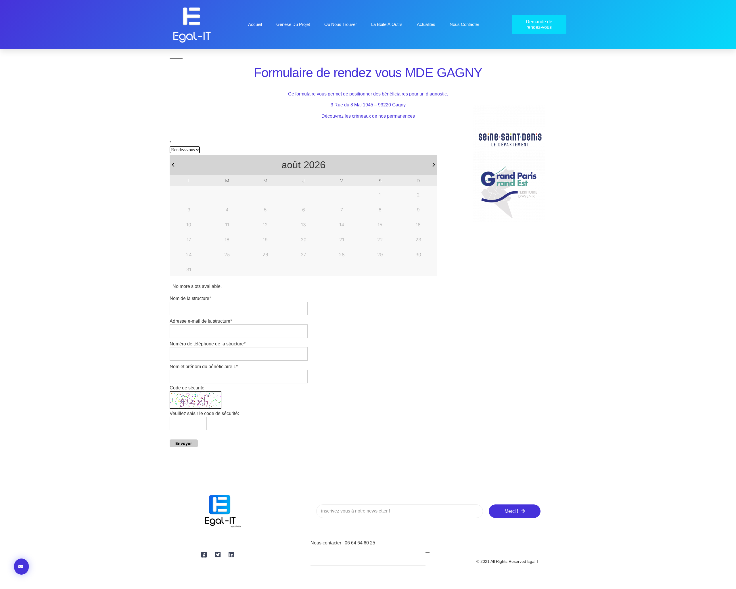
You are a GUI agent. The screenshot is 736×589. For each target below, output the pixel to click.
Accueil (255, 24)
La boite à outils (386, 24)
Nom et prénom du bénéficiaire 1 (204, 366)
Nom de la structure (190, 298)
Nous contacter (464, 24)
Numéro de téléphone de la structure (208, 343)
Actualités (426, 24)
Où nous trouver (340, 24)
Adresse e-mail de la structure (201, 321)
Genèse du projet (293, 24)
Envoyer (183, 443)
